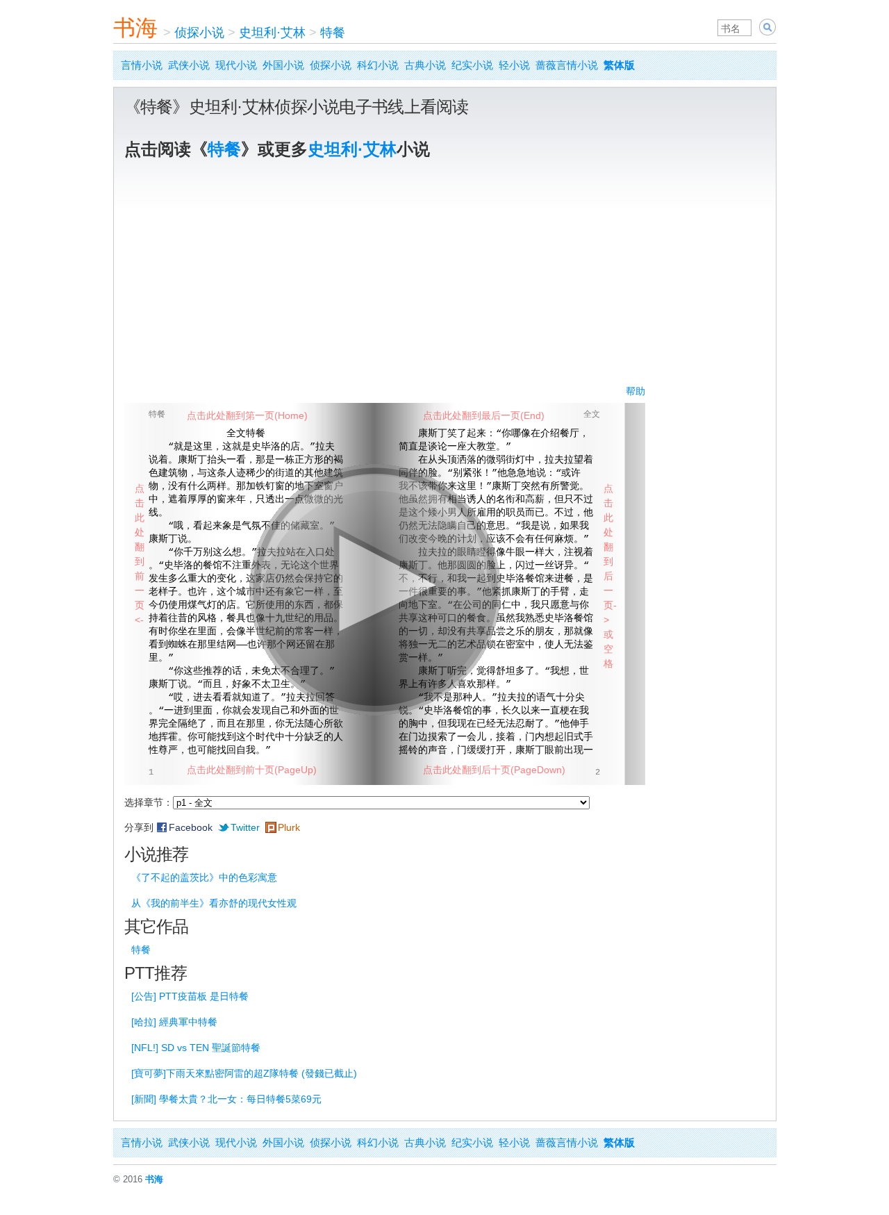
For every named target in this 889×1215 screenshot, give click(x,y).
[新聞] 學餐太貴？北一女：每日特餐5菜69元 (226, 1099)
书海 (135, 27)
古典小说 (425, 65)
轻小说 (514, 65)
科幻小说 (378, 65)
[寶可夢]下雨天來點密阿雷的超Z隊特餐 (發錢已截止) (244, 1073)
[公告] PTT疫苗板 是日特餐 (190, 996)
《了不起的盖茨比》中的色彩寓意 (204, 877)
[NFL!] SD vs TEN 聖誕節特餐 (195, 1047)
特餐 (332, 33)
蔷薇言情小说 (566, 65)
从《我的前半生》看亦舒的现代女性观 (214, 903)
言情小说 (142, 65)
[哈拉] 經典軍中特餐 (174, 1021)
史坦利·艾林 (272, 33)
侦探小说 (199, 33)
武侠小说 (189, 65)
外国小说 (283, 65)
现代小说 (236, 65)
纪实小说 (472, 65)
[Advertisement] (444, 280)
